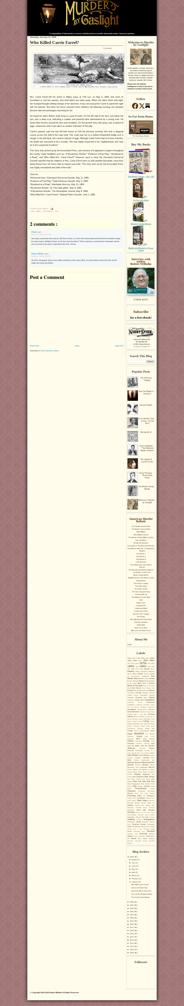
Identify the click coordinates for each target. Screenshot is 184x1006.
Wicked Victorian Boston (141, 224)
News (129, 784)
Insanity (147, 741)
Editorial (130, 716)
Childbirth (151, 693)
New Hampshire (138, 777)
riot (153, 803)
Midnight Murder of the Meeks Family (141, 578)
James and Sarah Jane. (139, 888)
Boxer (144, 688)
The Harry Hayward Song (141, 592)
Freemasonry (132, 728)
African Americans (141, 671)
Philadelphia (132, 791)
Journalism (144, 748)
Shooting (151, 810)
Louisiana (139, 758)
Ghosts (137, 731)
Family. (152, 721)
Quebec (134, 800)
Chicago (139, 693)
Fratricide (137, 726)
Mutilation (138, 774)
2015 (132, 934)
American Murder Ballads (141, 520)
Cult (129, 707)
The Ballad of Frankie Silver (141, 597)
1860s (151, 660)
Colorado (130, 700)
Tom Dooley (141, 617)
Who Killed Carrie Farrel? (54, 42)
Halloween (131, 736)
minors (138, 767)
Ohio (135, 786)
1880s (38, 211)
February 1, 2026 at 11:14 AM (41, 234)
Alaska (129, 674)
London (151, 755)
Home (77, 346)
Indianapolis (139, 741)
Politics (140, 796)
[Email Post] (51, 208)
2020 (132, 918)
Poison (152, 793)
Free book (150, 726)
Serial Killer (142, 810)
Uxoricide (144, 834)
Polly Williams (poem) (141, 535)
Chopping (151, 695)
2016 (132, 930)
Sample (149, 805)
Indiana (131, 741)
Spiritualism (131, 817)
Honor (152, 736)
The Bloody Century (139, 826)
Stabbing (131, 819)
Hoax (148, 736)
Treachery (147, 829)
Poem (147, 793)
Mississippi (144, 767)
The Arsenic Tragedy (141, 583)
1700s (134, 658)
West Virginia (143, 838)
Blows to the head (135, 685)
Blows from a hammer (145, 683)
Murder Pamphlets (148, 772)
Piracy (138, 793)
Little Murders (133, 755)
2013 (132, 940)
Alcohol (141, 674)
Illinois (139, 739)
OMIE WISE (141, 625)
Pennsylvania (142, 788)
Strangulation (148, 819)
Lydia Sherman (141, 562)
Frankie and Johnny (141, 611)
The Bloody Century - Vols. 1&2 (141, 176)
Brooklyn (130, 690)
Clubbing (151, 697)
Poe (142, 793)
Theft (152, 826)
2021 (132, 915)
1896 (153, 666)
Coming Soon (139, 700)
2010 (132, 949)
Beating (151, 678)
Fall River (147, 719)
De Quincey (136, 707)
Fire (148, 724)
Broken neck (150, 688)
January (135, 882)
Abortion (147, 669)
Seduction (131, 810)
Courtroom (139, 705)
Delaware (151, 709)
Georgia (130, 731)
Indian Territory (148, 739)
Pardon (141, 786)
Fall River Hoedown (141, 622)
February (135, 879)
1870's (133, 663)
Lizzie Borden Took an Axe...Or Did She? (146, 420)
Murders (130, 774)
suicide (139, 822)
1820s (152, 658)
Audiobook (146, 676)
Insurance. (140, 743)
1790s (138, 658)
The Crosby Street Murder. (140, 897)
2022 (132, 911)
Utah (137, 834)
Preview (130, 798)
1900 (133, 669)
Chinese (137, 695)
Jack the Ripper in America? (146, 392)
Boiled (129, 688)
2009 (132, 953)
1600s (129, 658)
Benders (130, 681)
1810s (147, 658)
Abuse (152, 669)
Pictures (131, 793)
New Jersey (149, 777)
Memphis (138, 765)
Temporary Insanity (139, 824)
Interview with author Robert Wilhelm (140, 261)
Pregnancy (150, 796)
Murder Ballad (138, 772)
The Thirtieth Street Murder (141, 526)
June (134, 866)
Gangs (148, 728)
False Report (48, 211)
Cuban (152, 705)
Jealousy (133, 748)
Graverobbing (145, 731)
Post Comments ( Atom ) (50, 351)
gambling (141, 728)
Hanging (140, 736)
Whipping (151, 838)
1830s (130, 660)
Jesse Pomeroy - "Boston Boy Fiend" (146, 475)
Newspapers (136, 784)
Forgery (130, 726)
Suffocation (131, 822)
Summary (145, 822)
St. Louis (146, 817)
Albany (135, 674)
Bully (135, 690)
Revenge (131, 803)
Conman (142, 702)
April (133, 872)
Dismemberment (133, 712)
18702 (137, 663)
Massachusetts (148, 762)
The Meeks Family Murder (146, 487)
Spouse (139, 817)
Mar (153, 760)
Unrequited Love (140, 831)
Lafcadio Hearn (136, 753)
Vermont (151, 834)
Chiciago (145, 693)
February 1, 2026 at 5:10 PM (40, 256)
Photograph (143, 791)
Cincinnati (139, 697)
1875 (149, 663)
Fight (145, 724)
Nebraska (147, 774)
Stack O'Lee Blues (140, 628)
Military (152, 765)
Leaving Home (141, 605)
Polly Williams (141, 532)
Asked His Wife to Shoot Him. (141, 891)
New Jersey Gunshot (134, 779)
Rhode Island (147, 803)
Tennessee (150, 824)
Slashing (131, 812)
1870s (143, 663)
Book (134, 688)
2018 (132, 924)
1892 (150, 666)
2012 (132, 943)
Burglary (140, 690)
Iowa (57, 211)
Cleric (145, 697)
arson (152, 674)
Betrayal (136, 681)
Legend (146, 753)
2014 (132, 937)
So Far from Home (141, 200)
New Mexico (147, 779)
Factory (141, 719)
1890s (143, 666)
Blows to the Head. (148, 686)
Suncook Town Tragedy (141, 614)
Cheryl (34, 232)
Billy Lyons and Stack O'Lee (141, 630)
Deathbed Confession (148, 707)
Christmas (131, 697)
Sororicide (141, 815)
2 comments (107, 48)
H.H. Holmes (149, 734)
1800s (143, 658)
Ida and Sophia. (146, 405)
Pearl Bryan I (140, 554)
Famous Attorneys (133, 724)
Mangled (137, 760)
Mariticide (131, 762)
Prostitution (141, 798)
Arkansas (147, 674)
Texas (129, 826)
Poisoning (132, 796)
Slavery (138, 812)
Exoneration (150, 716)
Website (134, 838)
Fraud (143, 726)
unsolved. (131, 834)
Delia (141, 600)
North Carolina (146, 784)
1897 (129, 669)
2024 (132, 905)
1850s (146, 660)
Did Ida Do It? (146, 432)
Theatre (148, 826)
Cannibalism (131, 693)
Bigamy (142, 681)
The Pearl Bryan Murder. (141, 136)
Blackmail (147, 681)
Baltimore (142, 678)
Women (146, 841)
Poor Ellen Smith (141, 586)
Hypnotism (131, 739)
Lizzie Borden (144, 755)
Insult (152, 741)
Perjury (152, 788)
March (134, 875)
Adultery (131, 671)
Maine (130, 760)
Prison (135, 798)
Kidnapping (139, 750)
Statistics (140, 819)
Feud (142, 724)
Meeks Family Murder (140, 575)
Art (129, 676)
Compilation (149, 700)
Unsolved (150, 831)
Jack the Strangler (147, 746)
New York (137, 781)
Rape (139, 800)
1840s (135, 660)
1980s (142, 669)
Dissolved (143, 712)
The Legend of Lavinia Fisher (146, 460)
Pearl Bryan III (141, 559)
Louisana (131, 758)
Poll (145, 796)
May (133, 869)
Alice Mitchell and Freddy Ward (141, 619)
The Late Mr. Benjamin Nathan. (142, 894)
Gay (153, 728)
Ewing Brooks (141, 581)
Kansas (151, 748)
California (151, 690)
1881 (138, 666)
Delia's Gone (140, 603)
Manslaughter (147, 760)
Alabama (151, 671)
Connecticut (150, 702)
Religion (145, 800)
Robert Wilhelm (38, 254)
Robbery (131, 805)
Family (146, 721)
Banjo (147, 678)
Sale (143, 805)
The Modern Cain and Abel (141, 529)
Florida (152, 724)
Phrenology (151, 791)
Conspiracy (131, 705)
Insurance (131, 743)
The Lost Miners (141, 540)
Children (130, 695)
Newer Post (34, 346)
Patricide (147, 786)
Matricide (131, 765)
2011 (132, 946)
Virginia (130, 836)
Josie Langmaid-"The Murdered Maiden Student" (146, 448)
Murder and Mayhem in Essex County (140, 249)
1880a (152, 663)
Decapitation (132, 709)
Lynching (147, 758)
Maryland (138, 762)
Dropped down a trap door (137, 714)
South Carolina (149, 815)
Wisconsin (131, 841)
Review (138, 803)
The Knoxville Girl (141, 594)
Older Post (119, 346)
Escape (143, 716)
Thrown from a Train (135, 829)
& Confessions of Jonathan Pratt (141, 346)
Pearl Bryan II (141, 556)
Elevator (137, 716)
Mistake (130, 769)
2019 (132, 921)
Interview (147, 743)
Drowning (151, 714)
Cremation (147, 705)
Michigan (146, 765)
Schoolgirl (139, 807)
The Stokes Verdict (140, 589)
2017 (132, 927)
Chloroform (144, 695)
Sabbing (138, 805)
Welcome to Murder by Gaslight (146, 501)
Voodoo (136, 836)
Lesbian (151, 753)
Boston (139, 688)
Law (142, 753)
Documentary (150, 712)
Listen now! (141, 299)
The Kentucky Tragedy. (146, 379)
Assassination (136, 676)
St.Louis (152, 817)
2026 (132, 857)
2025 (132, 902)
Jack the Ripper (133, 746)
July (133, 863)
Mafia (152, 758)
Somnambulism (132, 815)
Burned (145, 690)
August (134, 860)
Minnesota (131, 767)
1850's (140, 660)
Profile (129, 644)
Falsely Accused (137, 721)
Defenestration (143, 709)
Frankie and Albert (141, 608)
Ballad (136, 678)
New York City (148, 781)
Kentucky (131, 750)
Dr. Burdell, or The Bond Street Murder (141, 546)
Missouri (151, 767)
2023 (132, 908)
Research (151, 800)
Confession (132, 702)
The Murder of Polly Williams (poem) (141, 537)
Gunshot (139, 733)
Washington (142, 836)
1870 (129, 663)
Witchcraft (139, 841)
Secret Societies (148, 807)
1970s (137, 669)
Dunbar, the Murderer (140, 543)
